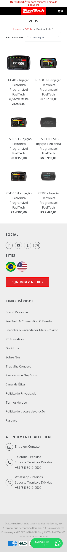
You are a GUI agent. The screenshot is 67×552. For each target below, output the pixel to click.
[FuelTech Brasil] (33, 11)
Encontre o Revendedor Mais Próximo (32, 330)
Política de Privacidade (21, 393)
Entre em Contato (27, 446)
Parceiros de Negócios (21, 375)
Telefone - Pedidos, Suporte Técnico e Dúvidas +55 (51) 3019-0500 (33, 462)
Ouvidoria (12, 348)
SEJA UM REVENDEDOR (27, 282)
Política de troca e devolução (25, 411)
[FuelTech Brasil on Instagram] (37, 245)
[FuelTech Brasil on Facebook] (10, 245)
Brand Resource (17, 312)
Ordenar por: (15, 37)
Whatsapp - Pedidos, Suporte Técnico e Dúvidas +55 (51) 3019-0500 (33, 482)
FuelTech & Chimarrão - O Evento (29, 321)
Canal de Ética (15, 384)
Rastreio (11, 420)
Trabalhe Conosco (18, 366)
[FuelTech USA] (22, 271)
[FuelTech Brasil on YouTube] (19, 245)
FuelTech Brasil (21, 523)
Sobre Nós (13, 357)
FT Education (15, 339)
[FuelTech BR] (11, 271)
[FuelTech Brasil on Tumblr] (28, 245)
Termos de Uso (16, 402)
